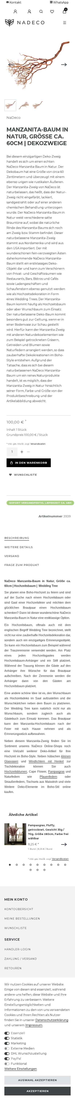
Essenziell (18, 1033)
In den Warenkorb (31, 462)
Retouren (13, 968)
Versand (11, 556)
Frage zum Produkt (21, 565)
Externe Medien (22, 1048)
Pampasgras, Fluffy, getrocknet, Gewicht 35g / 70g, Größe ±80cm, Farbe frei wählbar (48, 832)
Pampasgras (56, 771)
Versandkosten (38, 443)
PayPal (16, 1058)
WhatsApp (60, 2)
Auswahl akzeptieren (37, 1080)
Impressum (33, 1025)
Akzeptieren (38, 1091)
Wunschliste (25, 474)
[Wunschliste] (64, 8)
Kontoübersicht (18, 909)
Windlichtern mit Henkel (46, 761)
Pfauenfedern (48, 776)
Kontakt (15, 2)
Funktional (19, 1063)
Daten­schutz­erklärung (51, 1020)
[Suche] (52, 8)
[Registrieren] (39, 8)
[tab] (16, 538)
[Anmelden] (25, 8)
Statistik (16, 1038)
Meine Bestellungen (22, 918)
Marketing (18, 1043)
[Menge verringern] (28, 451)
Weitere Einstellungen (20, 1069)
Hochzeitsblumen (15, 771)
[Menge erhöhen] (22, 451)
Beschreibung (16, 538)
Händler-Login (17, 949)
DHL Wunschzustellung (29, 1053)
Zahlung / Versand (20, 958)
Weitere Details (18, 547)
